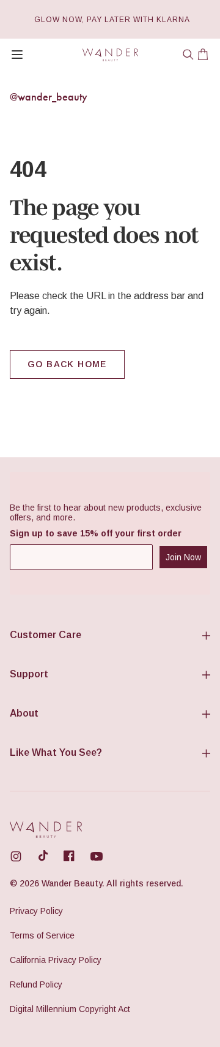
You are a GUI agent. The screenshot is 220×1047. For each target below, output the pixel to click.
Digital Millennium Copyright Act (70, 1009)
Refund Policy (36, 984)
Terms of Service (42, 935)
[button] (188, 54)
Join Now (183, 557)
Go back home (67, 364)
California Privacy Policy (55, 960)
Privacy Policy (36, 911)
